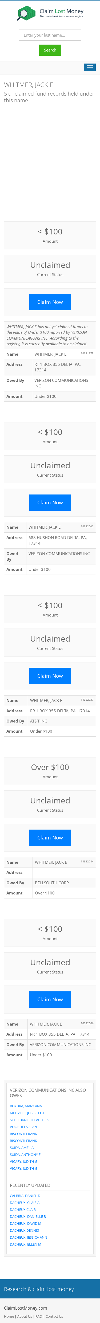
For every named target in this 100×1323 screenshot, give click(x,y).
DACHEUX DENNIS (24, 1230)
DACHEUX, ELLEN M (25, 1244)
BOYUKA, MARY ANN (26, 1106)
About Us (24, 1316)
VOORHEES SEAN (23, 1126)
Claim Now (50, 302)
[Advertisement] (50, 165)
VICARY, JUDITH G (23, 1161)
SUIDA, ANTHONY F (25, 1154)
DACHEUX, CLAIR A (24, 1202)
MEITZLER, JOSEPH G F (27, 1112)
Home (9, 1316)
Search (50, 50)
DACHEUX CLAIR (23, 1209)
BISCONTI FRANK (23, 1133)
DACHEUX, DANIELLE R (28, 1216)
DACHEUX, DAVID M (25, 1223)
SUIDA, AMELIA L (23, 1147)
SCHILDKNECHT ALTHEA (29, 1119)
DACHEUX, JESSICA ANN (28, 1237)
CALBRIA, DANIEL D (25, 1195)
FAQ (38, 1316)
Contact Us (54, 1316)
